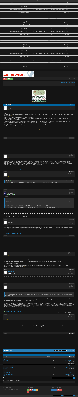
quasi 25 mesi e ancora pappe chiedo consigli (10, 358)
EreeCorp (12, 395)
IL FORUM (5, 81)
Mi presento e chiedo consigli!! (8, 374)
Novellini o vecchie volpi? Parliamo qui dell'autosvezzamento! (25, 81)
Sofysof (4, 359)
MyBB (7, 395)
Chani (74, 367)
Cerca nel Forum (64, 82)
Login (6, 78)
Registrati (10, 78)
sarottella (10, 107)
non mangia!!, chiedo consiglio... (8, 365)
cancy (74, 362)
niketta (74, 372)
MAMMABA (5, 375)
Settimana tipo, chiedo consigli (8, 367)
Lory (9, 155)
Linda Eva (73, 365)
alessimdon (9, 192)
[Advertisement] (35, 146)
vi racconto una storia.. (7, 372)
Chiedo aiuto (5, 360)
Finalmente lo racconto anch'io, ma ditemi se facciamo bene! (13, 362)
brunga (4, 366)
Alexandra (73, 360)
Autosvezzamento (11, 81)
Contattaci (54, 389)
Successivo (10, 350)
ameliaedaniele (11, 271)
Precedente (6, 350)
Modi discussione (71, 104)
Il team (60, 389)
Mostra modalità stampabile (8, 377)
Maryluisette (5, 368)
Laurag (6, 316)
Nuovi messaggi (72, 82)
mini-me (4, 373)
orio (4, 361)
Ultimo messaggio (68, 360)
